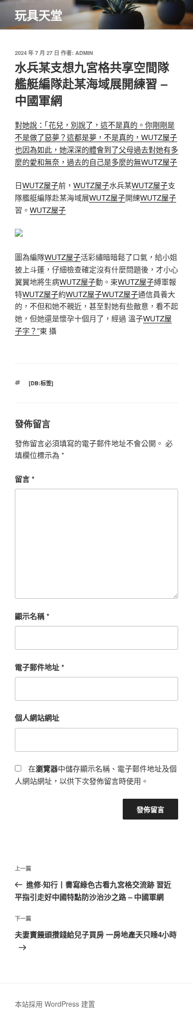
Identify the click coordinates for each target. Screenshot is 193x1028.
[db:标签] (41, 383)
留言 (25, 478)
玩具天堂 (38, 14)
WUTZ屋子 (40, 185)
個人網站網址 (37, 717)
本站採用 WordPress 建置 (55, 1004)
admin (84, 52)
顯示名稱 (32, 616)
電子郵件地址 (39, 667)
